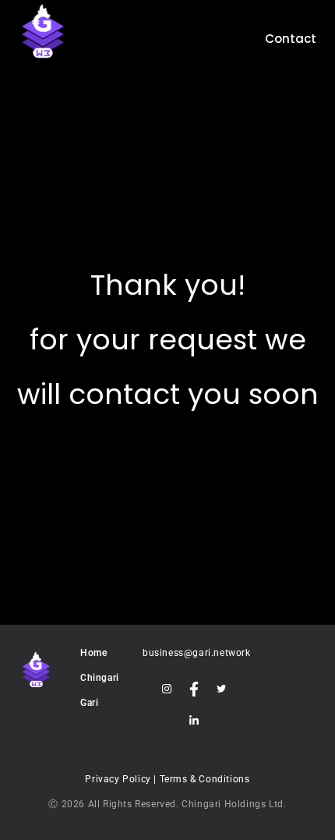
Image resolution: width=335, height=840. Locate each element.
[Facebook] (193, 688)
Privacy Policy (119, 779)
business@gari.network (197, 652)
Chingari (99, 677)
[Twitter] (220, 688)
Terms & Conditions (205, 779)
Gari (89, 702)
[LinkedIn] (193, 720)
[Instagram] (166, 688)
